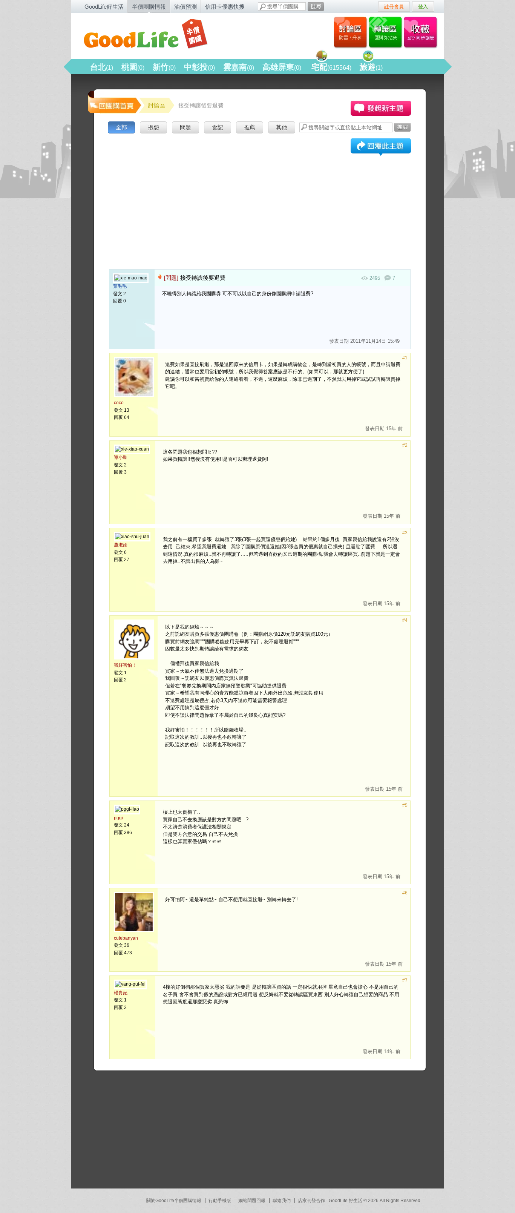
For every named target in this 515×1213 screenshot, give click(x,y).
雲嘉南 (238, 67)
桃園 (132, 67)
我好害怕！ (125, 665)
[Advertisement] (260, 192)
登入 (423, 6)
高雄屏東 (281, 67)
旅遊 (371, 67)
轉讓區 (386, 32)
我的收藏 (422, 32)
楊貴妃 (120, 992)
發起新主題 (381, 108)
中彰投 (199, 67)
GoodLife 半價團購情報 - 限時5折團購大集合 (152, 34)
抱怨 (153, 127)
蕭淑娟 (120, 544)
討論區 (350, 32)
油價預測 (185, 6)
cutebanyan (126, 938)
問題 (185, 127)
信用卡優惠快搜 (225, 6)
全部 (121, 127)
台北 (101, 67)
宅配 (331, 67)
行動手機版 (219, 1200)
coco (119, 402)
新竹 (164, 67)
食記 (217, 127)
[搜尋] (316, 6)
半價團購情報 (149, 6)
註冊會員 (394, 6)
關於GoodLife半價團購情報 (173, 1200)
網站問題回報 (251, 1200)
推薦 (249, 127)
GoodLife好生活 (104, 6)
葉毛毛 (120, 286)
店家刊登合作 (311, 1200)
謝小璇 (120, 457)
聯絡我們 (282, 1200)
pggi (118, 817)
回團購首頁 (114, 101)
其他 (281, 127)
